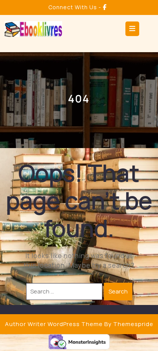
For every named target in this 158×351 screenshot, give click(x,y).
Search (118, 291)
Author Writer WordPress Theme (54, 324)
